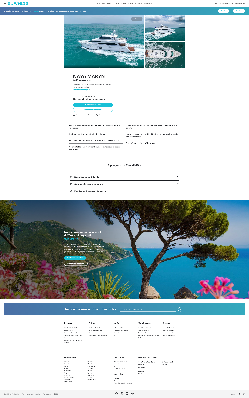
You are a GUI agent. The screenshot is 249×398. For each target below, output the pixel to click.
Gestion (138, 3)
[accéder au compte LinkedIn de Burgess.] (127, 394)
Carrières (117, 366)
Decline (223, 11)
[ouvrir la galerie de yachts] (181, 19)
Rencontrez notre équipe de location (73, 341)
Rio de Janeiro (69, 377)
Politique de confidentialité (31, 394)
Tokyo (66, 373)
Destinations (68, 330)
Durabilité (117, 364)
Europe (141, 371)
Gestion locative (168, 330)
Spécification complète (81, 90)
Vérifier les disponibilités (93, 110)
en (240, 394)
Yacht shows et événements (123, 383)
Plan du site (47, 394)
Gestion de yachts (169, 327)
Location (101, 3)
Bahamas (141, 367)
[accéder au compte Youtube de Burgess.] (132, 394)
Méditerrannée (143, 374)
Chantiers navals (143, 330)
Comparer (79, 115)
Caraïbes (141, 364)
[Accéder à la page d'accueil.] (18, 3)
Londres (67, 361)
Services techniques (144, 327)
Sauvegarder (103, 114)
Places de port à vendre (97, 333)
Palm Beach (68, 381)
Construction (127, 3)
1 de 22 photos (137, 19)
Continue (239, 11)
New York (67, 364)
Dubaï (66, 366)
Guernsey (67, 379)
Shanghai (90, 375)
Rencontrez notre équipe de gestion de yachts (172, 334)
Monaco (90, 361)
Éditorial (116, 378)
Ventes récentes (119, 327)
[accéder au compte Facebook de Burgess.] (116, 394)
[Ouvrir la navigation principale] (5, 3)
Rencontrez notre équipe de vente (98, 337)
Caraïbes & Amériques (146, 362)
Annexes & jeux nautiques (88, 184)
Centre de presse (119, 368)
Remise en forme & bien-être (90, 191)
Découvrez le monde (70, 333)
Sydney (89, 373)
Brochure (90, 114)
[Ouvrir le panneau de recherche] (216, 3)
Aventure (148, 3)
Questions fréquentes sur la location (73, 337)
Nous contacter (238, 3)
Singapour (67, 370)
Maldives (164, 364)
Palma (66, 368)
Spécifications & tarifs (86, 176)
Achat (109, 3)
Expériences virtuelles (96, 330)
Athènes (90, 368)
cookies (36, 11)
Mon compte (225, 3)
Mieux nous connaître (121, 361)
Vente (116, 3)
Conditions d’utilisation (11, 394)
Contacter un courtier (92, 105)
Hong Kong (91, 366)
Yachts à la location (70, 327)
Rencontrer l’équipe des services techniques (148, 337)
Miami (89, 364)
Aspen (89, 377)
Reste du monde (168, 362)
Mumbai (67, 375)
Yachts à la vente (94, 327)
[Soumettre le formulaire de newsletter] (180, 309)
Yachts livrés (142, 333)
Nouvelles (117, 381)
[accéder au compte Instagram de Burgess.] (122, 394)
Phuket (89, 370)
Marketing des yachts (121, 330)
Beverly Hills (91, 379)
